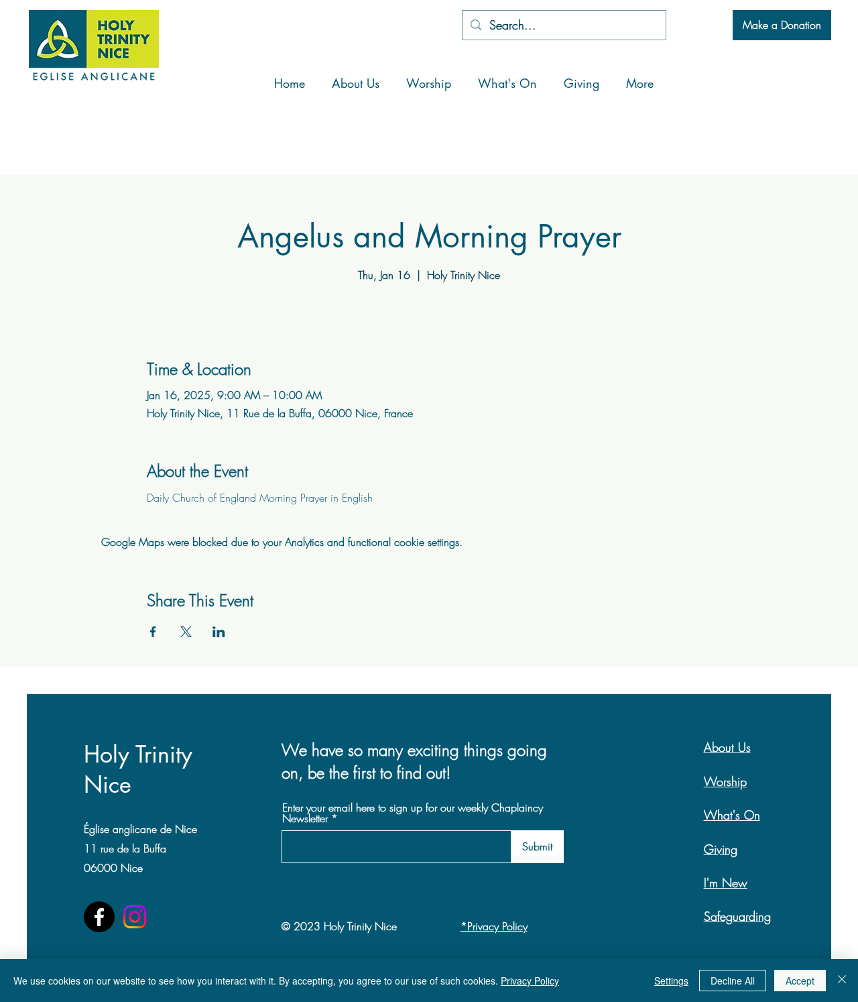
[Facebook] (99, 916)
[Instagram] (134, 916)
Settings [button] (671, 980)
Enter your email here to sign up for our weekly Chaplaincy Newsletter (412, 813)
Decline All (733, 980)
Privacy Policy (530, 980)
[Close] (842, 980)
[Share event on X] (186, 631)
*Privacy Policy (494, 926)
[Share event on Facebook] (153, 631)
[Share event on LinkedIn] (218, 631)
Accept (800, 980)
